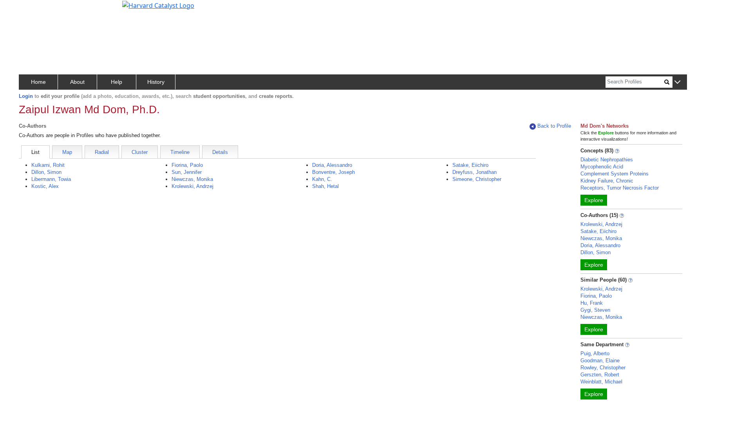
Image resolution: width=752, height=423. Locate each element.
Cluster (140, 152)
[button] (677, 82)
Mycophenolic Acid (601, 167)
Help (116, 82)
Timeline (180, 152)
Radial (102, 152)
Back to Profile (554, 126)
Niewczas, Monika (192, 179)
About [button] (77, 82)
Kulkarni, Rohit (48, 165)
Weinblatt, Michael (601, 382)
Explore (593, 200)
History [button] (155, 82)
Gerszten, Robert (599, 375)
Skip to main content (33, 9)
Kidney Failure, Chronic (606, 181)
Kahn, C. (322, 179)
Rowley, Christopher (602, 368)
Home (38, 82)
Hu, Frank (591, 303)
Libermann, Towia (51, 179)
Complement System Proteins (614, 174)
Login (26, 96)
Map (67, 152)
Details (220, 152)
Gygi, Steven (595, 310)
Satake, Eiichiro (470, 165)
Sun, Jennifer (187, 172)
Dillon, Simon (46, 172)
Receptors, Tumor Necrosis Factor (619, 188)
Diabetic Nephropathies (606, 160)
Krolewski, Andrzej (192, 186)
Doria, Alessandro (332, 165)
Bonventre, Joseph (333, 172)
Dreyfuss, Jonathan (474, 172)
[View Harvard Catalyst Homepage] (158, 4)
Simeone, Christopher (476, 179)
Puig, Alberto (594, 353)
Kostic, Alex (45, 186)
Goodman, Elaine (600, 360)
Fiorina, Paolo (187, 165)
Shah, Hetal (325, 186)
